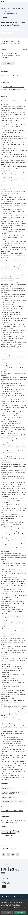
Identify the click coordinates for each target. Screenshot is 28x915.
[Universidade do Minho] (3, 874)
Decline (7, 912)
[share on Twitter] (6, 831)
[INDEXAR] (13, 849)
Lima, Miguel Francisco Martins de (13, 87)
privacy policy (21, 907)
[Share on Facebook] (3, 831)
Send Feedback (8, 63)
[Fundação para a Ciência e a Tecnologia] (10, 870)
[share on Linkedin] (10, 831)
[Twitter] (8, 854)
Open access (8, 33)
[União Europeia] (7, 887)
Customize (4, 909)
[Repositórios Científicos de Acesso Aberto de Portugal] (5, 849)
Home (3, 8)
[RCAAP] (17, 854)
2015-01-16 (5, 30)
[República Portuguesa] (11, 884)
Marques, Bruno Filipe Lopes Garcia (14, 89)
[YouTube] (13, 854)
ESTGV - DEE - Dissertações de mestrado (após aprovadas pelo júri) (10, 12)
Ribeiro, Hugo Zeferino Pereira (12, 76)
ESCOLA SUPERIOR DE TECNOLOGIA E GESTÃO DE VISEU (15, 8)
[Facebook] (3, 854)
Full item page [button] (9, 835)
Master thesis (14, 30)
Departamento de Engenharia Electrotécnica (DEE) (10, 10)
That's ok (20, 912)
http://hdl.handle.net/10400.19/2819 (10, 41)
